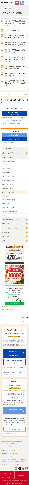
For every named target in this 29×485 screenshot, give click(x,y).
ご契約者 (22, 3)
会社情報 (4, 453)
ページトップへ (24, 322)
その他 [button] (3, 240)
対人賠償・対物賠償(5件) (8, 161)
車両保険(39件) (6, 172)
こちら (3, 102)
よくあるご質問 (6, 148)
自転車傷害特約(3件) (7, 188)
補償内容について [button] (6, 157)
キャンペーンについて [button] (7, 236)
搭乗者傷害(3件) (6, 168)
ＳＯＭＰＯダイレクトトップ (7, 450)
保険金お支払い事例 (19, 461)
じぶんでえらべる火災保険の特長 (9, 459)
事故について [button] (5, 223)
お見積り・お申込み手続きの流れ (11, 123)
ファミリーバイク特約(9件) (9, 192)
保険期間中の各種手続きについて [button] (10, 219)
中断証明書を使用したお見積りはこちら (13, 117)
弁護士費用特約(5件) (7, 184)
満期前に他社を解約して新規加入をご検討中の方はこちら (14, 373)
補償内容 (23, 459)
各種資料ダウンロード (8, 309)
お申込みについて (6, 464)
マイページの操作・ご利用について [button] (11, 228)
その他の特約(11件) (7, 203)
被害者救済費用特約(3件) (8, 199)
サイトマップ (23, 453)
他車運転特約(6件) (6, 196)
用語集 (4, 306)
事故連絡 (17, 3)
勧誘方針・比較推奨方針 (7, 473)
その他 (3, 215)
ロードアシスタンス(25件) (8, 176)
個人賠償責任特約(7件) (8, 180)
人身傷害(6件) (5, 165)
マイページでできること (9, 142)
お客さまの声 (17, 464)
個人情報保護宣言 (22, 475)
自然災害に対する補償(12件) (9, 211)
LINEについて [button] (5, 232)
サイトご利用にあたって (7, 477)
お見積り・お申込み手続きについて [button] (11, 153)
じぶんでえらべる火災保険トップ (8, 456)
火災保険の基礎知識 (6, 461)
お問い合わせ (13, 453)
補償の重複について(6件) (8, 207)
